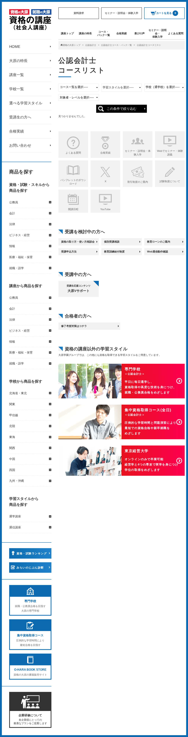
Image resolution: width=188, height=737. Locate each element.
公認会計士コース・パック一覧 (116, 45)
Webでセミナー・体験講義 (170, 152)
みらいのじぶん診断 (30, 567)
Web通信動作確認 (157, 251)
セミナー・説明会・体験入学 (121, 13)
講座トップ (67, 33)
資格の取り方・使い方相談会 (78, 241)
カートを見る (166, 13)
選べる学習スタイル (25, 103)
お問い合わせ (20, 145)
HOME (14, 47)
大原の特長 (18, 61)
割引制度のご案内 (137, 181)
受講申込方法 (69, 251)
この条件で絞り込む (121, 109)
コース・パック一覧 (103, 33)
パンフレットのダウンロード (73, 182)
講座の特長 (85, 33)
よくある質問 (175, 33)
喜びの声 (139, 33)
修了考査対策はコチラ (74, 325)
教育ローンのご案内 (158, 241)
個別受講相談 (112, 241)
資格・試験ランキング (32, 553)
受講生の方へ (20, 117)
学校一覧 (16, 89)
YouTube (105, 209)
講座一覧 (16, 75)
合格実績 (16, 131)
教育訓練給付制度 (114, 251)
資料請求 (79, 13)
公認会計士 (90, 45)
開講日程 (73, 209)
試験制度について (170, 181)
